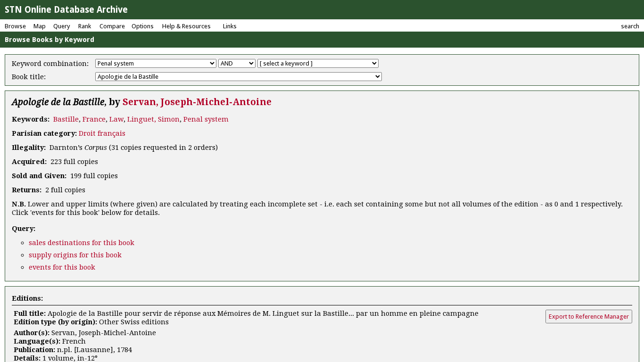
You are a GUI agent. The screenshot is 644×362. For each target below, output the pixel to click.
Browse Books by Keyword (49, 39)
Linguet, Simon (153, 119)
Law (116, 119)
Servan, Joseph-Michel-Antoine (197, 102)
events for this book (62, 267)
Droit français (102, 133)
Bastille (66, 119)
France (94, 119)
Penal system (206, 119)
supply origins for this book (75, 255)
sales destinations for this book (81, 243)
